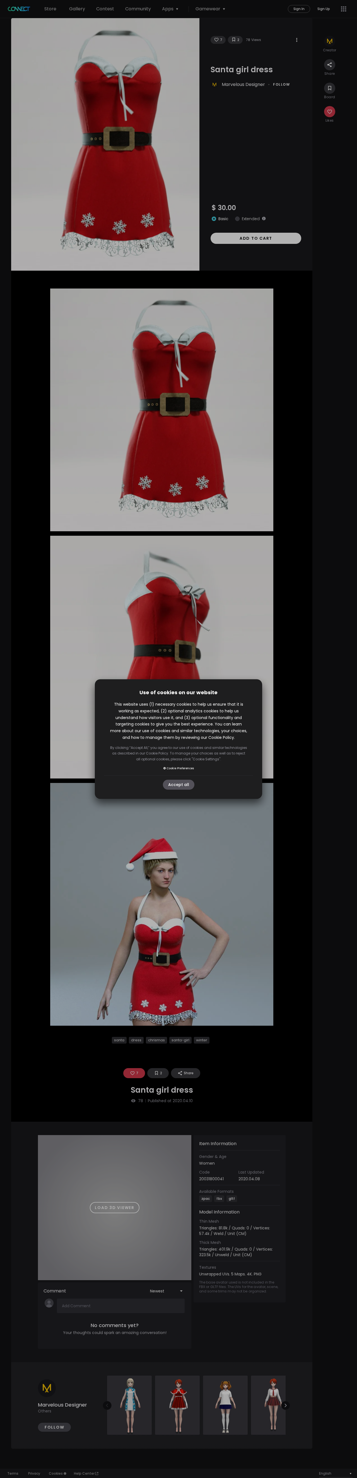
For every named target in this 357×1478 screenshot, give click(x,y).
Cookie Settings (206, 759)
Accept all (178, 784)
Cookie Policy (221, 737)
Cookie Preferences (180, 768)
